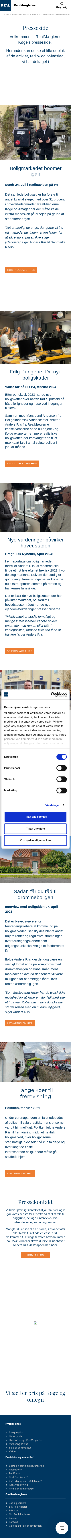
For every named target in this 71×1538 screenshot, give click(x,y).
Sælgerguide (16, 1432)
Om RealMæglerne (16, 1494)
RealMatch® (15, 1469)
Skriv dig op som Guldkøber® (25, 1481)
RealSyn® (14, 1473)
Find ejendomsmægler (22, 1488)
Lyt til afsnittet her (22, 463)
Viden (12, 1451)
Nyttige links (13, 1424)
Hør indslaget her (21, 269)
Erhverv (13, 1510)
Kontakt (13, 1522)
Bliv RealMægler (18, 1507)
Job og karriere (17, 1503)
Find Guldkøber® (18, 1477)
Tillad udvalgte (35, 828)
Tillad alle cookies (35, 816)
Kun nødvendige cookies (35, 840)
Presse (13, 1518)
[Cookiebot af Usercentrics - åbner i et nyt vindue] (51, 694)
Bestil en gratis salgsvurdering (26, 1466)
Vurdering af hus (18, 1444)
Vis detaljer (52, 805)
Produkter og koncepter (19, 1457)
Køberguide (15, 1436)
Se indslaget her (19, 651)
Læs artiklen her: (20, 1173)
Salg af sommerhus (20, 1448)
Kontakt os (35, 1255)
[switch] (61, 768)
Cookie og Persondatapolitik (25, 1526)
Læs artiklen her (20, 1023)
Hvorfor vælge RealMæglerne (25, 1440)
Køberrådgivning (18, 1485)
